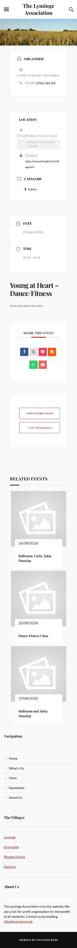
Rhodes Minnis (14, 857)
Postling (10, 867)
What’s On (16, 768)
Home (13, 758)
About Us (15, 797)
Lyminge (10, 837)
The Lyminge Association (38, 9)
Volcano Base (47, 939)
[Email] (43, 365)
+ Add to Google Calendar (39, 413)
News (13, 778)
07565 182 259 (45, 83)
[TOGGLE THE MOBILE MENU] (6, 9)
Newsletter (17, 788)
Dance (32, 189)
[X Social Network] (33, 352)
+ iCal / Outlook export (40, 427)
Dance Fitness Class (33, 636)
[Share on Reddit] (52, 352)
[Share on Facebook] (24, 352)
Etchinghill (11, 847)
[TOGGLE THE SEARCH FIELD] (70, 9)
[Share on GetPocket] (43, 352)
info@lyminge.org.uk (18, 921)
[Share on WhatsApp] (33, 365)
